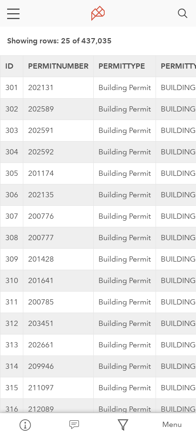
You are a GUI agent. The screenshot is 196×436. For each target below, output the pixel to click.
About (24, 424)
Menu (172, 424)
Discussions (73, 424)
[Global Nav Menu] (13, 13)
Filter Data (122, 424)
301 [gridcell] (11, 87)
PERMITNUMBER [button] (58, 66)
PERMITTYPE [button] (121, 66)
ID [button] (9, 66)
